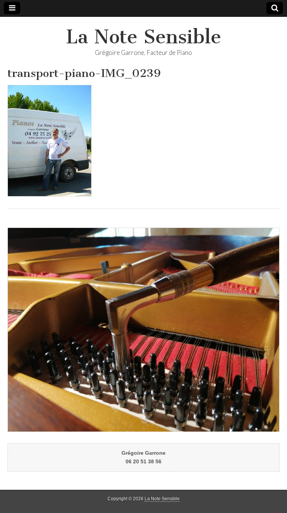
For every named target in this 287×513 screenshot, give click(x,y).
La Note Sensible (143, 36)
